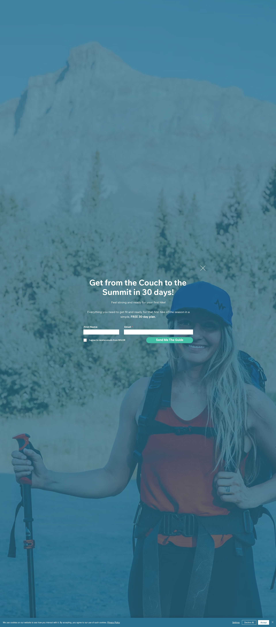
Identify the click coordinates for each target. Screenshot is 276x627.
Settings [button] (236, 622)
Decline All (249, 622)
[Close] (272, 622)
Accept (263, 622)
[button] (202, 268)
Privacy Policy (113, 622)
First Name (90, 327)
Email (127, 327)
